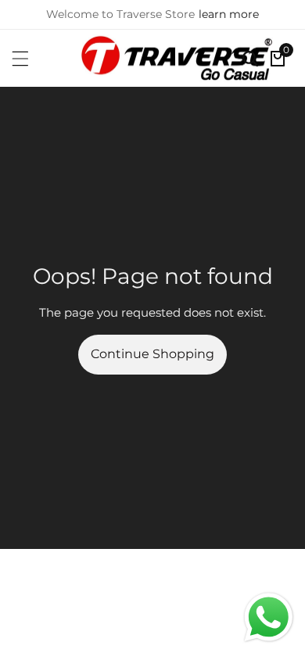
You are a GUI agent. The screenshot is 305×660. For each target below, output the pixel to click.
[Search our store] (250, 58)
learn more (229, 14)
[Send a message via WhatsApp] (268, 617)
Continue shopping (152, 353)
